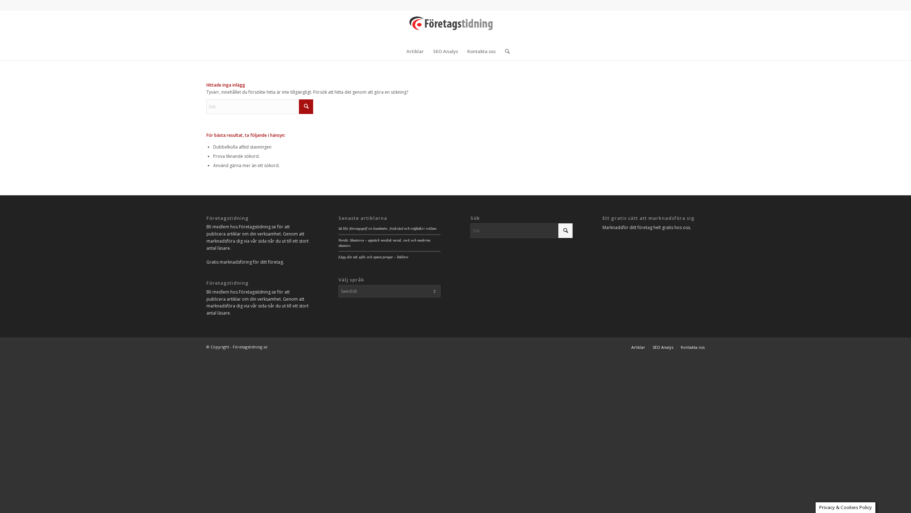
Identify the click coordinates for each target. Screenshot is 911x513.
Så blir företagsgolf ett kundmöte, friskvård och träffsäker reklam (387, 228)
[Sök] (505, 51)
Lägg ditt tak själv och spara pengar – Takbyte (373, 256)
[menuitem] (415, 51)
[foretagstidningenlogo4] (455, 26)
